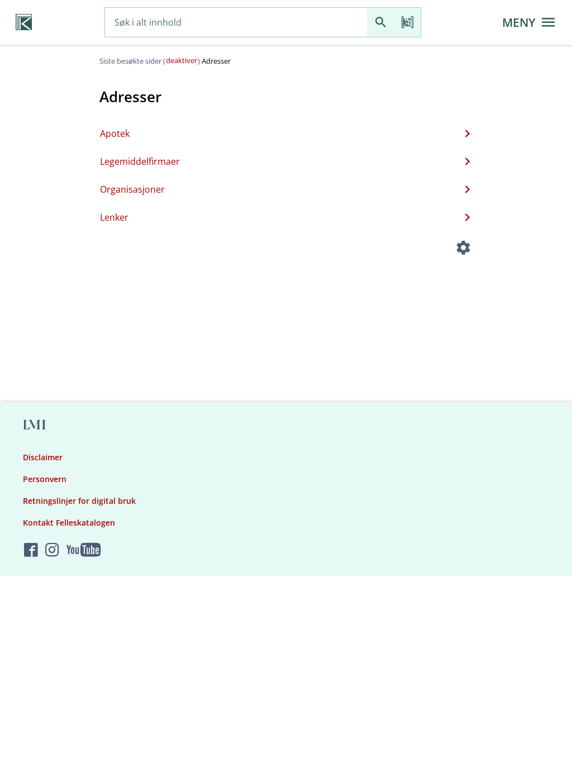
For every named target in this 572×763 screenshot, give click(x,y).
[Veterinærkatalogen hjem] (23, 22)
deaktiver (181, 60)
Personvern (44, 479)
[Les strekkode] (407, 22)
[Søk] (380, 22)
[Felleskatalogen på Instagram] (52, 550)
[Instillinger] (464, 249)
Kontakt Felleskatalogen (69, 522)
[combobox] (236, 22)
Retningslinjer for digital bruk (79, 500)
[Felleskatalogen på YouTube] (83, 550)
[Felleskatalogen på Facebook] (31, 550)
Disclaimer (43, 457)
